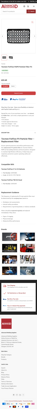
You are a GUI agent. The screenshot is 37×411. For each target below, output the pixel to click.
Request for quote (18, 93)
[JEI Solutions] (27, 259)
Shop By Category (6, 355)
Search (32, 11)
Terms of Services (6, 381)
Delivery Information (7, 384)
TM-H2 (12, 86)
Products (3, 359)
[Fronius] (27, 248)
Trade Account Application (9, 386)
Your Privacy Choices (7, 388)
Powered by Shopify (28, 401)
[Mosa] (9, 271)
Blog (2, 372)
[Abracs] (9, 237)
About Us (4, 370)
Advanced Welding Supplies (15, 401)
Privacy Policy (5, 374)
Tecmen (3, 63)
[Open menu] (34, 6)
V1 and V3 (5, 86)
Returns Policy (5, 377)
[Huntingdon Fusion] (9, 259)
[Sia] (27, 271)
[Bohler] (27, 237)
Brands (3, 357)
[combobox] (18, 11)
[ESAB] (9, 248)
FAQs (2, 379)
